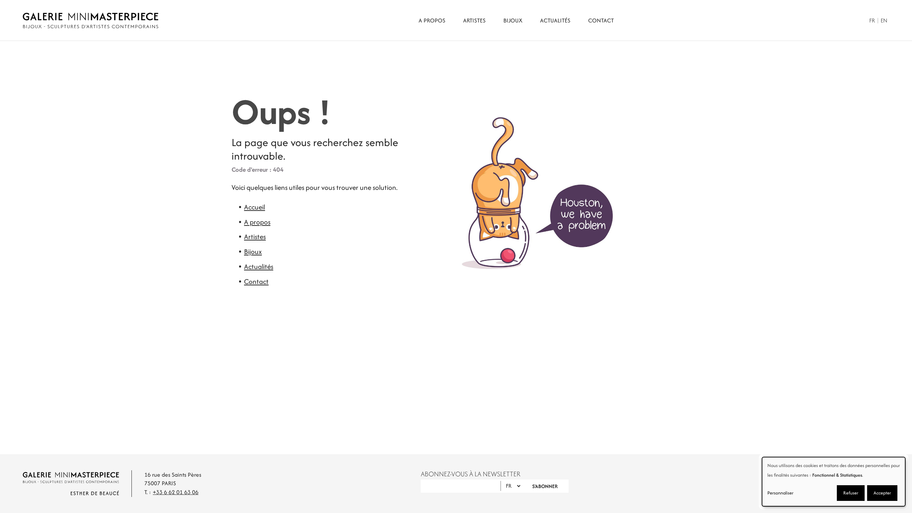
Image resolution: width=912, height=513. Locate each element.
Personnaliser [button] (780, 492)
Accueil (254, 207)
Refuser (850, 492)
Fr (872, 20)
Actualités (555, 20)
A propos (432, 20)
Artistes (474, 20)
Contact (601, 20)
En (884, 20)
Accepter (882, 492)
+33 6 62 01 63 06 (175, 492)
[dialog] (833, 481)
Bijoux (512, 20)
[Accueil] (90, 20)
